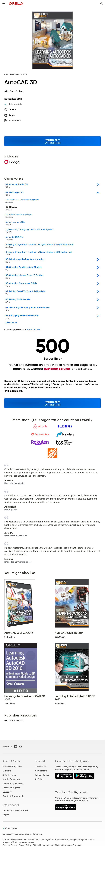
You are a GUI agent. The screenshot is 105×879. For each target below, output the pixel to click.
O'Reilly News (9, 775)
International (11, 805)
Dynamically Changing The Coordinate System (29, 230)
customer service (57, 369)
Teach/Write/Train (12, 766)
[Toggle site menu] (3, 3)
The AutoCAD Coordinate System (22, 201)
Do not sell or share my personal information (22, 834)
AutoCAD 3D (33, 329)
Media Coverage (11, 779)
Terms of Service (10, 845)
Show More (11, 323)
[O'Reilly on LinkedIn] (15, 746)
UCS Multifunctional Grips (18, 215)
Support (40, 761)
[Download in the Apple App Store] (64, 778)
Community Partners (13, 783)
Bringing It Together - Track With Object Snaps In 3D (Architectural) (39, 245)
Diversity (7, 791)
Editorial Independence (43, 845)
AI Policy (39, 779)
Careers (7, 770)
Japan (6, 814)
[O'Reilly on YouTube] (20, 746)
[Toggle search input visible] (101, 3)
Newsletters (41, 770)
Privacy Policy (42, 775)
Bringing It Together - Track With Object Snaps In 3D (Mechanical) (38, 253)
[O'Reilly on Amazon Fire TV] (65, 809)
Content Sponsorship (13, 796)
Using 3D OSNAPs (14, 238)
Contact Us (40, 766)
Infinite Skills (15, 120)
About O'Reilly (11, 761)
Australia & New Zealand (15, 810)
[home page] (16, 3)
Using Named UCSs (15, 223)
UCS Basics (11, 208)
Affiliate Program (11, 787)
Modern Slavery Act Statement (68, 845)
